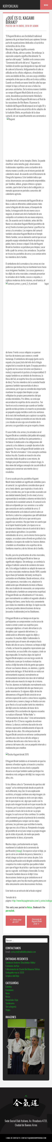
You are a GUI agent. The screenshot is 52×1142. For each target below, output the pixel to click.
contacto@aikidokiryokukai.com (23, 951)
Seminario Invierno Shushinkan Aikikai (20, 962)
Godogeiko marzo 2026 (15, 972)
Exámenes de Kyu (12, 966)
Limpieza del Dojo (12, 975)
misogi (18, 850)
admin (35, 26)
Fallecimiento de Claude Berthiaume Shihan (23, 969)
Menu (46, 4)
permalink (10, 910)
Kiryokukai (10, 6)
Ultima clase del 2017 (16, 920)
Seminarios (10, 1003)
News (8, 993)
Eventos (9, 986)
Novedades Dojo (12, 1000)
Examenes (10, 990)
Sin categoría (11, 1006)
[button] (7, 1046)
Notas (29, 907)
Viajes (8, 1010)
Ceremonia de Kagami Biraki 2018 (37, 921)
